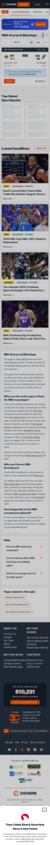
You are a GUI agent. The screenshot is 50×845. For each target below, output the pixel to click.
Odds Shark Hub (27, 839)
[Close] (44, 810)
